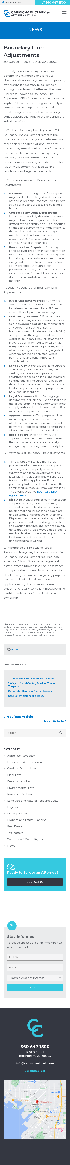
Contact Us (35, 881)
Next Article (54, 721)
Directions (13, 2)
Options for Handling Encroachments (30, 691)
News (15, 649)
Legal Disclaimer (35, 1071)
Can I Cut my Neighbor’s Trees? (26, 696)
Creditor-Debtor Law (21, 768)
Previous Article (19, 717)
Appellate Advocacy (21, 755)
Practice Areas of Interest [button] (26, 978)
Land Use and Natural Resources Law (32, 800)
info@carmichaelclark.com (35, 1063)
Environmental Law (20, 787)
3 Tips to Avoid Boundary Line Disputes (31, 678)
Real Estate (15, 826)
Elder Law (14, 775)
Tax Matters (15, 832)
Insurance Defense (20, 794)
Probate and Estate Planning (26, 820)
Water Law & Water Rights (25, 839)
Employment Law (19, 781)
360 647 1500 (35, 1046)
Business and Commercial (25, 762)
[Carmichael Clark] (27, 13)
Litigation (13, 807)
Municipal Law (17, 813)
